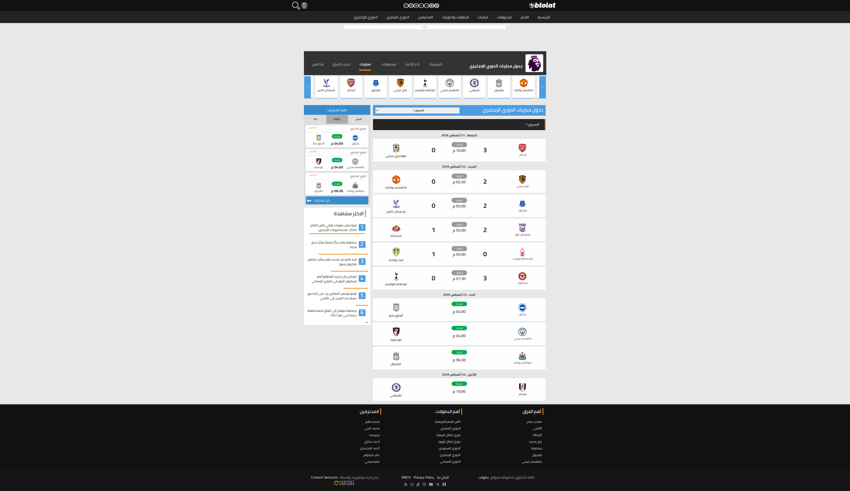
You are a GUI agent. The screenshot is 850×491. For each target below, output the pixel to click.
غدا (315, 118)
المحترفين (425, 17)
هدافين (318, 64)
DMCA (406, 477)
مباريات (483, 17)
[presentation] (542, 87)
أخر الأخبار (412, 64)
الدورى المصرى (397, 17)
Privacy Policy (424, 477)
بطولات (483, 477)
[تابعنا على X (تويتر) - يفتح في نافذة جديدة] (426, 5)
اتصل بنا (443, 477)
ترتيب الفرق (341, 64)
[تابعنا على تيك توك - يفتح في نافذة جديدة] (421, 5)
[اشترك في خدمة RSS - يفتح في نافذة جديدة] (436, 5)
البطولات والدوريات (455, 17)
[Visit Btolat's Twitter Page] (438, 484)
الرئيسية (544, 17)
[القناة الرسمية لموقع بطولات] (411, 484)
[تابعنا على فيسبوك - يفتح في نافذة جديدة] (406, 5)
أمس (359, 118)
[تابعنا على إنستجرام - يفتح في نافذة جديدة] (411, 5)
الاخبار (524, 17)
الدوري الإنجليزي (366, 17)
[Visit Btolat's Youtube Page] (431, 484)
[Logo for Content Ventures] (344, 482)
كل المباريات (321, 200)
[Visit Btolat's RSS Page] (405, 484)
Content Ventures (324, 477)
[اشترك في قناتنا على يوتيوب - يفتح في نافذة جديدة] (416, 5)
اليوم (337, 118)
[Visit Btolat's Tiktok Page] (418, 484)
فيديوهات (504, 17)
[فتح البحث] (296, 6)
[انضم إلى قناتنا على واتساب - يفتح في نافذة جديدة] (431, 5)
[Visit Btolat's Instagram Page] (424, 484)
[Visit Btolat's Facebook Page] (444, 484)
